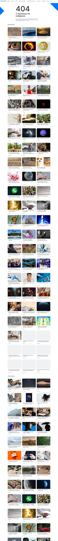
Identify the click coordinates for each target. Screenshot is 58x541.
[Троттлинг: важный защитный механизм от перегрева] (29, 439)
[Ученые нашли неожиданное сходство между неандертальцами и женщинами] (29, 106)
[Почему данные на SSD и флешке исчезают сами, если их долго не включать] (29, 308)
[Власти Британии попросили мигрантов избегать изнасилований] (14, 92)
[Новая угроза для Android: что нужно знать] (29, 352)
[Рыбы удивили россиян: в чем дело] (43, 472)
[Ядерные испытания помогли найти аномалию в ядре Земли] (43, 352)
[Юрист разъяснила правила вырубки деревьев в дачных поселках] (14, 308)
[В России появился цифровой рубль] (43, 381)
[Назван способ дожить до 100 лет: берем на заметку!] (43, 501)
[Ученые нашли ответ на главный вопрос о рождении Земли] (43, 308)
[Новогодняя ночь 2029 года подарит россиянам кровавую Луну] (43, 106)
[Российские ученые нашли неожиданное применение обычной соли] (29, 236)
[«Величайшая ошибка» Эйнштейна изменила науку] (43, 236)
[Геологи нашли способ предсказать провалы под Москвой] (29, 164)
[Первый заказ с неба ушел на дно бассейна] (14, 236)
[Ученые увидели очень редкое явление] (29, 337)
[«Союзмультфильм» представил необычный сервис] (14, 381)
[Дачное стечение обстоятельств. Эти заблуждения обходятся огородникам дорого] (29, 251)
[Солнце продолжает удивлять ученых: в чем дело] (14, 207)
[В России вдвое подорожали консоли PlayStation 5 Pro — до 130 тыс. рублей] (43, 222)
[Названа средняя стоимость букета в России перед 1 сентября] (14, 395)
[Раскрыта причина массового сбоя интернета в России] (29, 265)
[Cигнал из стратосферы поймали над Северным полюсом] (14, 530)
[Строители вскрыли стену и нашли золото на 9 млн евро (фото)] (43, 395)
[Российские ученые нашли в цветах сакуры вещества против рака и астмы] (14, 178)
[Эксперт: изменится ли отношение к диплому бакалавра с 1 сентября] (14, 265)
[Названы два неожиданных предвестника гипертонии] (43, 77)
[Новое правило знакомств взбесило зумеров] (29, 92)
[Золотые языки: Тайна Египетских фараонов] (43, 164)
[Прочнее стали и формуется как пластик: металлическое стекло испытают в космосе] (14, 106)
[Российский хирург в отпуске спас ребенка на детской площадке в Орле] (43, 439)
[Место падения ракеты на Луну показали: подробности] (14, 323)
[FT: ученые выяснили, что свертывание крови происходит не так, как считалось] (14, 515)
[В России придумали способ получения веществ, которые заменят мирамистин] (43, 424)
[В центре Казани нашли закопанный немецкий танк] (14, 486)
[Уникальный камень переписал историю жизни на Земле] (43, 34)
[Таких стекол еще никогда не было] (43, 193)
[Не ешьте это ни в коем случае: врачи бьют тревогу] (43, 48)
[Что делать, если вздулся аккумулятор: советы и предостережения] (43, 207)
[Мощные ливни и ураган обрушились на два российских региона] (29, 149)
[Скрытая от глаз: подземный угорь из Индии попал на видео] (14, 164)
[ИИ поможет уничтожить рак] (43, 280)
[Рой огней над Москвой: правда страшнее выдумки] (29, 472)
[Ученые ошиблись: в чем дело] (29, 178)
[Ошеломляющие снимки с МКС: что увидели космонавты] (29, 486)
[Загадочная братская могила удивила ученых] (29, 530)
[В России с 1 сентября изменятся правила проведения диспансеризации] (29, 63)
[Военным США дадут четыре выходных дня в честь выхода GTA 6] (29, 294)
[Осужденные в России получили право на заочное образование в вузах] (43, 337)
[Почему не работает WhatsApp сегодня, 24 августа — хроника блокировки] (14, 193)
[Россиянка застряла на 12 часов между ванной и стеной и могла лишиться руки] (43, 251)
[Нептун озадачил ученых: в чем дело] (43, 135)
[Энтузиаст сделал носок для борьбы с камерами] (29, 515)
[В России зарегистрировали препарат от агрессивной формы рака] (14, 280)
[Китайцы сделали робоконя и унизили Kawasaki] (43, 265)
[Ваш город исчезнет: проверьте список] (14, 77)
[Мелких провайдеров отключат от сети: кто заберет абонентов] (14, 424)
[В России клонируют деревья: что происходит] (43, 149)
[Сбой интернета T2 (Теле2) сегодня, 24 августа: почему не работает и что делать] (43, 178)
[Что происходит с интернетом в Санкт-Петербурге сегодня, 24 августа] (14, 120)
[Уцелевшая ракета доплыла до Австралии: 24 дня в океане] (29, 34)
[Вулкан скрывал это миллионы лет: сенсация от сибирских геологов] (14, 501)
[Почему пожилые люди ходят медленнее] (43, 63)
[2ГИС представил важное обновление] (29, 395)
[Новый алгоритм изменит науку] (14, 439)
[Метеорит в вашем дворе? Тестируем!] (14, 222)
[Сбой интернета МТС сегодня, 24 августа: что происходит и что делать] (29, 410)
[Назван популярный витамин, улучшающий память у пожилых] (14, 149)
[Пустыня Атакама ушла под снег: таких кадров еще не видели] (29, 366)
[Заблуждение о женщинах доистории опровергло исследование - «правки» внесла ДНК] (14, 410)
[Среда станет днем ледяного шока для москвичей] (43, 530)
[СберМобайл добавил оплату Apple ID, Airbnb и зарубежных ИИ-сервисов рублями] (14, 337)
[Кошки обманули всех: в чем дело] (29, 501)
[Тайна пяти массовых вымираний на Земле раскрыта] (29, 48)
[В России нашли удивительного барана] (14, 472)
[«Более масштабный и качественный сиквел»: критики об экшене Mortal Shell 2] (14, 294)
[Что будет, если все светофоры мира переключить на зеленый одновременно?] (43, 410)
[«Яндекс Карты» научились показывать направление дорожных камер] (43, 323)
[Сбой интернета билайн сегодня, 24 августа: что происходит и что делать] (14, 251)
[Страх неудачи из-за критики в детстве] (29, 280)
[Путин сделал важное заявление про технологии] (14, 453)
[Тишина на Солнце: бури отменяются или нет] (29, 424)
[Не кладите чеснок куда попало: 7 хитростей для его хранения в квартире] (29, 193)
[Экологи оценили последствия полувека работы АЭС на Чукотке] (43, 92)
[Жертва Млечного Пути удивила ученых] (29, 135)
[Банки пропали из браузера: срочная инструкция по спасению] (14, 352)
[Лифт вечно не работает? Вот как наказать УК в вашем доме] (29, 381)
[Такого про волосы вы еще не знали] (43, 486)
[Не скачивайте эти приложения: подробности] (29, 207)
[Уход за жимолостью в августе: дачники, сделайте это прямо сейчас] (43, 120)
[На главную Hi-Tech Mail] (4, 1)
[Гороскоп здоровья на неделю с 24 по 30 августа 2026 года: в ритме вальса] (14, 366)
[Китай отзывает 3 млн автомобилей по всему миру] (14, 63)
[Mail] (1, 1)
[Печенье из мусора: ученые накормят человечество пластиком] (29, 323)
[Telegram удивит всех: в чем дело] (14, 135)
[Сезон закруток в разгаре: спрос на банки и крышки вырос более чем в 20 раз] (43, 294)
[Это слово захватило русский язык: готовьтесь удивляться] (29, 120)
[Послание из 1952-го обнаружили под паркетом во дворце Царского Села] (14, 34)
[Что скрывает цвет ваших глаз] (14, 48)
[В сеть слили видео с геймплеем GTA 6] (43, 366)
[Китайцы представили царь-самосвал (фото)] (29, 77)
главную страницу (26, 20)
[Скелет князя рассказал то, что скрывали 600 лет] (29, 222)
